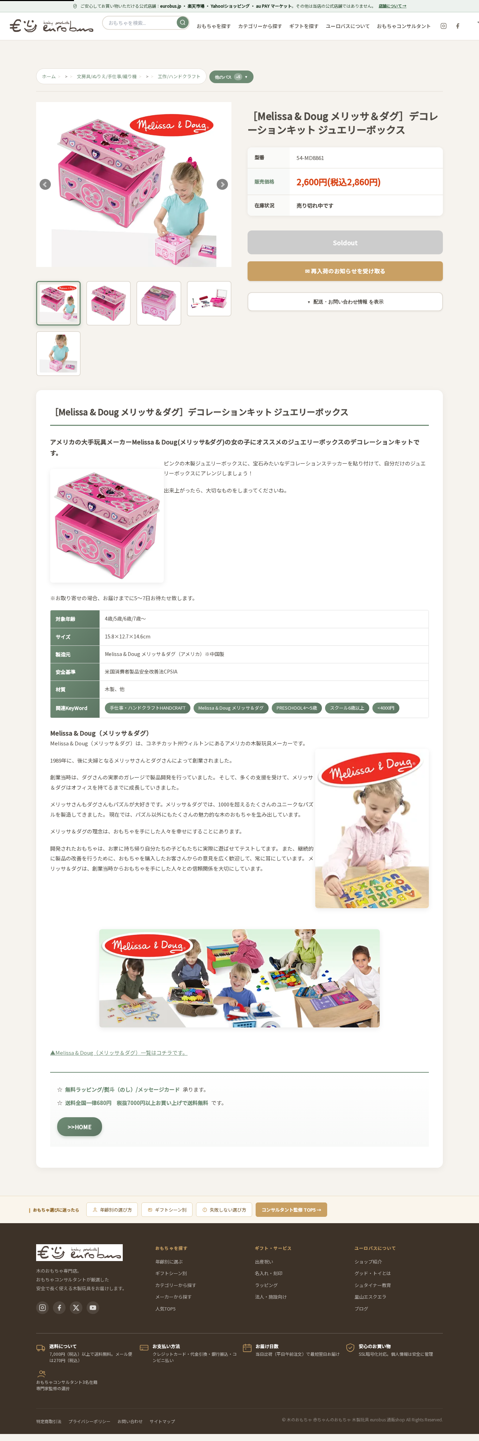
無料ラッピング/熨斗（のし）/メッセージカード (122, 1089)
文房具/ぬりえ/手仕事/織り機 (107, 76)
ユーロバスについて (348, 25)
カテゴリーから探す (175, 1285)
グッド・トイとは (373, 1273)
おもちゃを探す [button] (214, 25)
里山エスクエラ (370, 1296)
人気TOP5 (165, 1308)
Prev (45, 184)
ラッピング (266, 1285)
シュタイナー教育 (373, 1285)
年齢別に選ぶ (169, 1261)
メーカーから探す (173, 1296)
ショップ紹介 (368, 1261)
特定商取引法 (48, 1421)
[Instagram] (443, 26)
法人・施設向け (271, 1296)
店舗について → (392, 5)
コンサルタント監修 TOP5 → (291, 1209)
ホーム (49, 76)
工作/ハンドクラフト (179, 76)
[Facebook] (457, 26)
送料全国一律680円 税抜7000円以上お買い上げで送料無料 (136, 1102)
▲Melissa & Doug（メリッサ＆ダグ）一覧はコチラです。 (119, 1052)
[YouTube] (93, 1307)
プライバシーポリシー (89, 1421)
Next (222, 184)
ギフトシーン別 (171, 1209)
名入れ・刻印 (268, 1273)
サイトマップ (162, 1421)
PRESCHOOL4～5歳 (297, 707)
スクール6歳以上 (347, 707)
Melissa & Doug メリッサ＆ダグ (231, 707)
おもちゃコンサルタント (404, 25)
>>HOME (80, 1126)
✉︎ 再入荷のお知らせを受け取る (345, 271)
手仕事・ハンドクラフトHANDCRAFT (147, 707)
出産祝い (264, 1261)
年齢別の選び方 (116, 1209)
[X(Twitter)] (76, 1307)
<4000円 (385, 707)
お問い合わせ (130, 1421)
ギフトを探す (304, 25)
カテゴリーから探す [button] (260, 25)
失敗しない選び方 (228, 1209)
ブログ (361, 1308)
